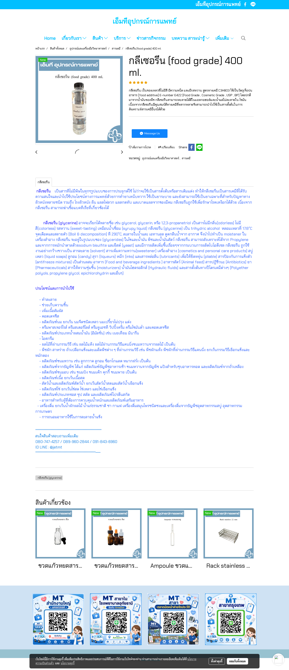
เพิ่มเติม (222, 38)
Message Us (152, 133)
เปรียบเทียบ (168, 147)
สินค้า (98, 38)
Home (50, 38)
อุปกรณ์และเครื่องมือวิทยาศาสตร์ (161, 158)
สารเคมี (186, 158)
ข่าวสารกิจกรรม (151, 38)
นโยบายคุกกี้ (68, 663)
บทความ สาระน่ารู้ (189, 38)
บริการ (120, 38)
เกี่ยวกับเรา (72, 38)
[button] (243, 38)
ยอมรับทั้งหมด (237, 661)
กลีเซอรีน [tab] (44, 182)
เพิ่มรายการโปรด (141, 147)
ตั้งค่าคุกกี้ (216, 661)
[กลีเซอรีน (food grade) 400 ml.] (79, 100)
